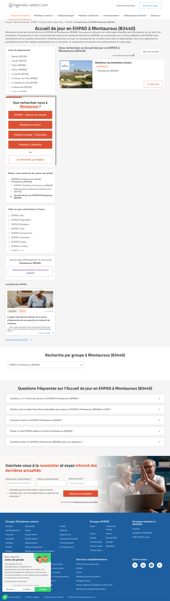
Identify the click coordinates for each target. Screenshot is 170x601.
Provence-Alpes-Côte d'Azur (51, 22)
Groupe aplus (96, 550)
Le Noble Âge (96, 542)
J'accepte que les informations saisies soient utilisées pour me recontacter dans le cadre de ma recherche (34, 493)
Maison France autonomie (87, 564)
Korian (93, 533)
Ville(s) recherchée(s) (47, 478)
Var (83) (68, 22)
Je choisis (26, 589)
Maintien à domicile (88, 15)
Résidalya (110, 546)
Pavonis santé (96, 546)
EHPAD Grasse (18, 241)
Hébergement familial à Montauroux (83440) (30, 271)
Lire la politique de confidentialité (16, 581)
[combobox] (20, 483)
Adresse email (75, 478)
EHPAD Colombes (20, 237)
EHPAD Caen (18, 228)
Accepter (42, 589)
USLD (78, 572)
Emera (109, 533)
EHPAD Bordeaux (20, 224)
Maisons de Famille (111, 528)
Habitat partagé (65, 15)
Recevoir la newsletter (81, 493)
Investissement (110, 15)
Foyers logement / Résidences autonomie (94, 585)
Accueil (8, 22)
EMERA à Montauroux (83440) (24, 364)
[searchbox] (20, 483)
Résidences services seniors (88, 576)
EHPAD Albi (17, 215)
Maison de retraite (20, 15)
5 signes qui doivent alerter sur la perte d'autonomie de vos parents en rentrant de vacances (28, 320)
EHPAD (34, 22)
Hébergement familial (134, 15)
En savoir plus (153, 84)
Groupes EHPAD (99, 521)
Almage (109, 542)
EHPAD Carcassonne (21, 233)
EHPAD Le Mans (19, 246)
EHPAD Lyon (17, 250)
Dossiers (155, 15)
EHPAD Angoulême (21, 219)
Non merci (10, 589)
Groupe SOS (111, 537)
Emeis (92, 526)
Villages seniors (83, 580)
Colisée (93, 537)
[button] (5, 597)
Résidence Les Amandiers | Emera (113, 63)
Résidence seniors (43, 15)
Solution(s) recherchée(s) (17, 478)
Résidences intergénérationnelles (90, 589)
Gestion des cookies (13, 597)
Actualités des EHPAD (16, 339)
